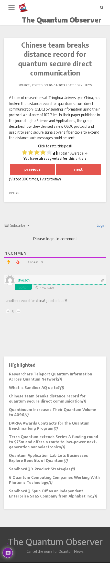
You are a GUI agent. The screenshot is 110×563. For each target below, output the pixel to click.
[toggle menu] (11, 7)
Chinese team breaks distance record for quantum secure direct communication (47, 398)
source (24, 85)
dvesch (24, 280)
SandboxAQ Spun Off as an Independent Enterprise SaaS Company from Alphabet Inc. (53, 493)
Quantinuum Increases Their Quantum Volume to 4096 (52, 412)
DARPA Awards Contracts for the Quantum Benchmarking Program (49, 425)
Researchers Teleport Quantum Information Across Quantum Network (50, 376)
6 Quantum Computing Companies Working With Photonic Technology (54, 480)
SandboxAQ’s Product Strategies (42, 469)
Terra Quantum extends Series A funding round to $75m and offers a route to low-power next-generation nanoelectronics (53, 442)
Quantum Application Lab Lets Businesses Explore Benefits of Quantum (48, 458)
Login (100, 225)
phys (88, 85)
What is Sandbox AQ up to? (36, 387)
